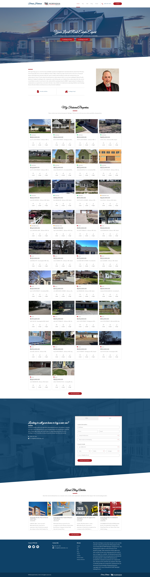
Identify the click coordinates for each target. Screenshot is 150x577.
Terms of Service (81, 559)
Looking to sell (83, 39)
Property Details (81, 444)
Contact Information (82, 424)
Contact (117, 3)
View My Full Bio (44, 91)
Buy (83, 3)
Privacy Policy (80, 557)
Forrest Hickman (35, 3)
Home (78, 3)
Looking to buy (67, 39)
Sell (87, 3)
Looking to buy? (72, 91)
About (96, 3)
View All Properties (75, 393)
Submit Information (84, 460)
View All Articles (75, 534)
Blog (92, 3)
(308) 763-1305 (107, 3)
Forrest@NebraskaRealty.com (37, 438)
